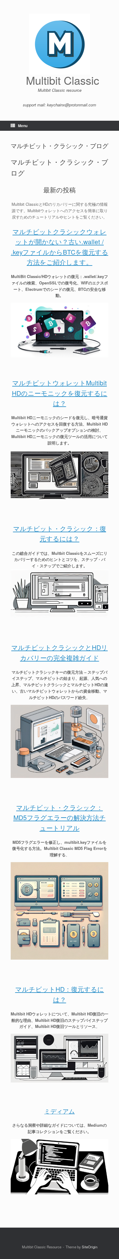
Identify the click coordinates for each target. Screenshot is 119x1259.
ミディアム (59, 1111)
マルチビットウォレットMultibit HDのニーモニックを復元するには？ (59, 393)
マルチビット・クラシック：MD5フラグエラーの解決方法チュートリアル (59, 817)
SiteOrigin (89, 1246)
